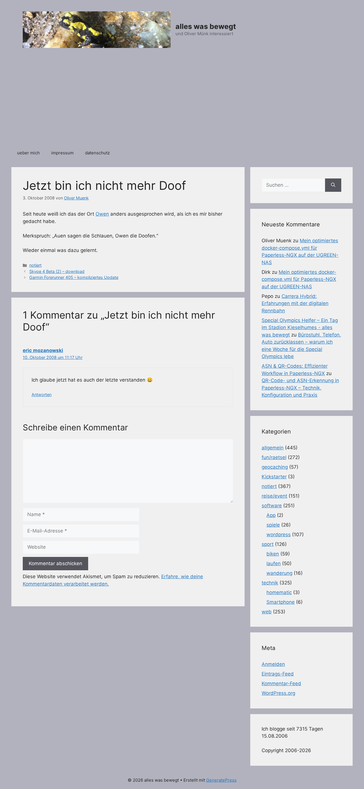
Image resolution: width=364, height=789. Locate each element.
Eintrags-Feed (278, 674)
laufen (273, 563)
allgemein (273, 448)
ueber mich (28, 152)
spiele (273, 525)
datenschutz (97, 152)
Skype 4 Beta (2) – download (56, 271)
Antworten (41, 394)
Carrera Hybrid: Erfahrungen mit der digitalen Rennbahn (295, 303)
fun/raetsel (274, 457)
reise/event (274, 496)
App (271, 515)
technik (270, 583)
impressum (62, 152)
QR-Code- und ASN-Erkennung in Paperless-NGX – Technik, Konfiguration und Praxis (300, 388)
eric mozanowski (43, 350)
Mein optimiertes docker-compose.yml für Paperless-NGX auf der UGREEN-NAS (299, 279)
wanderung (279, 573)
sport (268, 544)
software (272, 505)
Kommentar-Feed (281, 683)
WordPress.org (278, 693)
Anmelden (273, 664)
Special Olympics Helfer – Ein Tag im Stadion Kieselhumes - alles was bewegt (300, 327)
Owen (102, 214)
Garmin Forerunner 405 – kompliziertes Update (73, 277)
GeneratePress (221, 780)
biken (272, 554)
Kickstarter (274, 476)
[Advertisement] (182, 102)
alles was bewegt (205, 26)
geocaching (275, 467)
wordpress (278, 534)
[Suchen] (333, 185)
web (267, 612)
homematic (279, 592)
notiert (35, 265)
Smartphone (280, 602)
